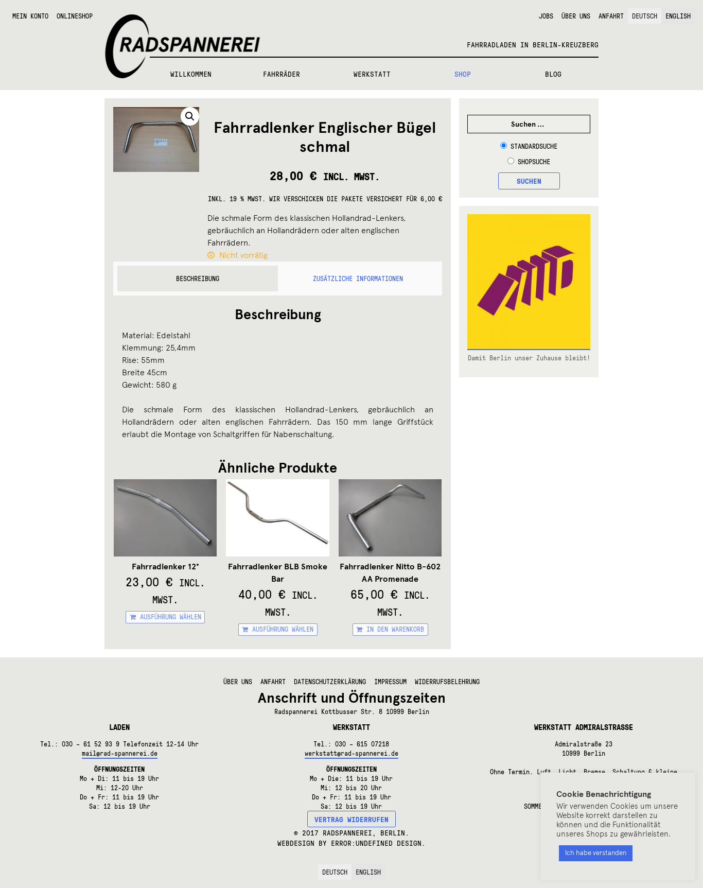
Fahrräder (281, 73)
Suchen (529, 181)
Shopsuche (534, 161)
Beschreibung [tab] (197, 278)
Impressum (390, 681)
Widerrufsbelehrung (447, 681)
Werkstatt (372, 73)
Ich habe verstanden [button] (595, 853)
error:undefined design (376, 843)
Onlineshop (75, 16)
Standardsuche (534, 146)
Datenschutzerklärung (330, 681)
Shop (462, 73)
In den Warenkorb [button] (395, 629)
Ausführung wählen (170, 616)
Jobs (546, 16)
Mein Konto (30, 16)
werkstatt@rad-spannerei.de (351, 753)
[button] (190, 116)
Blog (553, 73)
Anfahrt (611, 16)
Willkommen (191, 73)
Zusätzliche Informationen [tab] (358, 278)
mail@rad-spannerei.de (119, 753)
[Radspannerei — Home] (351, 29)
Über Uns (575, 16)
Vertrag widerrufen (351, 819)
